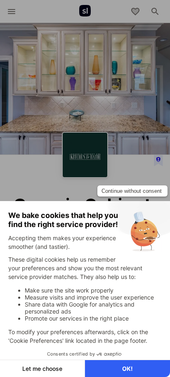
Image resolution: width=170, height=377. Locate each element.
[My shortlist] (135, 11)
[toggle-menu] (12, 11)
